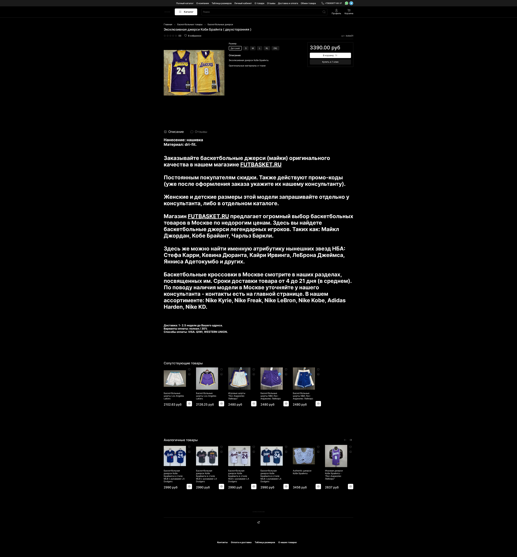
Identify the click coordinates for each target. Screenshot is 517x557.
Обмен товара (308, 3)
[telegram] (258, 523)
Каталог (188, 11)
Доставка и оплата (288, 3)
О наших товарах (287, 542)
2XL (275, 48)
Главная (168, 24)
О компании (202, 3)
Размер (233, 43)
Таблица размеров (222, 3)
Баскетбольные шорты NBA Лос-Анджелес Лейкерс (271, 396)
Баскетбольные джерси (220, 24)
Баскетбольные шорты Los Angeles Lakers (174, 396)
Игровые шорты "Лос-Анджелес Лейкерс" (236, 396)
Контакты (222, 542)
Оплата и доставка (241, 542)
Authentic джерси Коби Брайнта (302, 472)
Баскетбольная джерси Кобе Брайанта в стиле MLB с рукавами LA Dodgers (174, 476)
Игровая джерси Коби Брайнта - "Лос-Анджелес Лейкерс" (334, 474)
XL (267, 48)
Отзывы (271, 3)
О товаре (259, 3)
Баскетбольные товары (189, 24)
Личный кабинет (243, 3)
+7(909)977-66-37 (333, 3)
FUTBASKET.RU (261, 164)
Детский (235, 48)
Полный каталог (185, 3)
